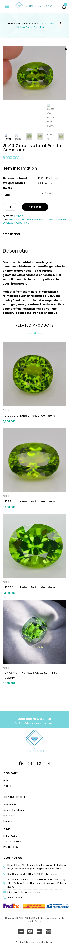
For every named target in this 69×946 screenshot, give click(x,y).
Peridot (35, 23)
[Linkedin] (39, 763)
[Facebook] (21, 763)
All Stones (23, 23)
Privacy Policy (10, 846)
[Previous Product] (60, 23)
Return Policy (10, 836)
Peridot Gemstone (28, 219)
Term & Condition (12, 841)
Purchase (35, 207)
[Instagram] (30, 763)
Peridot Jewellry (48, 219)
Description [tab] (11, 234)
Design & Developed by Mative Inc (34, 942)
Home (11, 23)
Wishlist (7, 785)
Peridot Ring (22, 223)
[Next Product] (60, 27)
